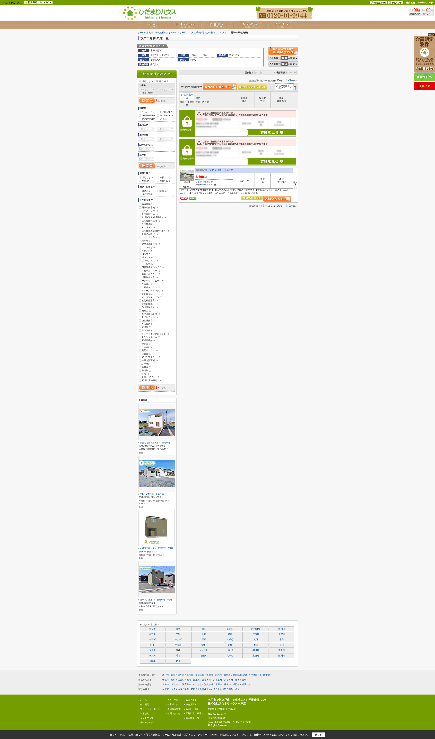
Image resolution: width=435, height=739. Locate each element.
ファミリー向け (151, 237)
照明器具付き (150, 277)
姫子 (152, 645)
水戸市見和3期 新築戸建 (220, 170)
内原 (178, 661)
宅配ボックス (150, 350)
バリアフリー (150, 210)
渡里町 (204, 655)
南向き (146, 367)
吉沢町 (281, 650)
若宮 (178, 655)
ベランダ (147, 250)
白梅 (178, 634)
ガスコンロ (148, 284)
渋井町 (152, 634)
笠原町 (230, 629)
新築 (158, 81)
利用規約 (144, 713)
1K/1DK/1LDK (166, 112)
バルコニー (148, 254)
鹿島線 (227, 684)
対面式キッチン (151, 287)
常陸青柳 (202, 689)
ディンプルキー (151, 357)
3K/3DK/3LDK (166, 115)
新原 (204, 634)
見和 (208, 185)
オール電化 (148, 264)
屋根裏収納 (148, 340)
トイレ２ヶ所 (150, 317)
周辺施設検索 (174, 709)
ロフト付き (148, 247)
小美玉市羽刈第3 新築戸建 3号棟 (156, 548)
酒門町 (281, 629)
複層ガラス (148, 354)
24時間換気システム (153, 267)
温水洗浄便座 (150, 307)
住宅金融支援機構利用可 (155, 230)
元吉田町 (229, 650)
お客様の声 (172, 704)
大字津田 (228, 679)
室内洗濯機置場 (151, 244)
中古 (166, 81)
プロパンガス (150, 260)
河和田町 (255, 629)
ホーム (143, 700)
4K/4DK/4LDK (148, 119)
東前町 (256, 655)
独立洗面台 (148, 320)
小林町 (152, 661)
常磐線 (198, 181)
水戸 (173, 689)
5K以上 (163, 119)
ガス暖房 (147, 323)
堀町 (230, 645)
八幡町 (230, 639)
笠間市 (209, 674)
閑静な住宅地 (150, 207)
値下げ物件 (147, 92)
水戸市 (204, 185)
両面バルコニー (151, 274)
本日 (162, 177)
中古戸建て (191, 704)
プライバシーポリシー (151, 709)
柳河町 (256, 650)
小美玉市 (199, 674)
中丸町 (178, 639)
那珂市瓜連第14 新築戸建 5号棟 (156, 599)
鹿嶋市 (227, 674)
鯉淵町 (281, 655)
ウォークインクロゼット (155, 333)
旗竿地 (146, 240)
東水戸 (212, 689)
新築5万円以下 (150, 377)
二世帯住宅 (148, 224)
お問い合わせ (174, 713)
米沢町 (152, 655)
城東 (230, 634)
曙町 (204, 629)
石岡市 (190, 674)
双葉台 (204, 645)
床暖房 (146, 327)
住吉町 (256, 634)
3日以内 (146, 180)
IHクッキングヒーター (154, 280)
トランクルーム (151, 337)
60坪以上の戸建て (152, 380)
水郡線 (174, 684)
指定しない (147, 81)
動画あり (164, 190)
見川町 (152, 650)
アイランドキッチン (153, 290)
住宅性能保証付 (151, 220)
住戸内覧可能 (150, 360)
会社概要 (144, 704)
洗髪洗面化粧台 (151, 314)
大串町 (230, 655)
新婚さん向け (150, 234)
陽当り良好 (148, 204)
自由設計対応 (150, 214)
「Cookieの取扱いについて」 (274, 735)
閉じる (318, 734)
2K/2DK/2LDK (148, 115)
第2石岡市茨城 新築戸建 (152, 494)
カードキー (148, 227)
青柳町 (152, 629)
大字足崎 (217, 679)
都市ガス (147, 257)
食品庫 (146, 344)
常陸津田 (222, 689)
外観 (183, 94)
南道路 (146, 370)
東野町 (152, 639)
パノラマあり (148, 194)
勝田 (186, 689)
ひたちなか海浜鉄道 (203, 684)
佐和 (237, 689)
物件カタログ (146, 722)
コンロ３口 (148, 294)
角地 (145, 373)
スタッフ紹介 (174, 700)
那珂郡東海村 (266, 674)
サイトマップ (146, 718)
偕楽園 (165, 689)
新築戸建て (191, 700)
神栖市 (254, 674)
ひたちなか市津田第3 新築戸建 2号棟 (158, 442)
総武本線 (246, 684)
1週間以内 (165, 180)
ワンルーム (147, 112)
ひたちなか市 (177, 674)
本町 (256, 645)
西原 (204, 639)
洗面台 (146, 310)
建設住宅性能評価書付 (154, 217)
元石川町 (204, 650)
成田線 (236, 684)
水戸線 (218, 684)
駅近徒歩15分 (192, 718)
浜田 (256, 639)
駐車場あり (148, 364)
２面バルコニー (151, 270)
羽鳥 (244, 679)
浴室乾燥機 (148, 304)
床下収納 (147, 330)
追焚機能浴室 (150, 300)
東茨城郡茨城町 (240, 674)
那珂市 (218, 674)
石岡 (193, 689)
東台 (281, 639)
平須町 (178, 645)
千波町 (281, 634)
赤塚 (206, 181)
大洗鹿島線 (185, 684)
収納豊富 (147, 347)
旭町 (189, 679)
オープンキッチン (152, 297)
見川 (281, 645)
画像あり (146, 190)
